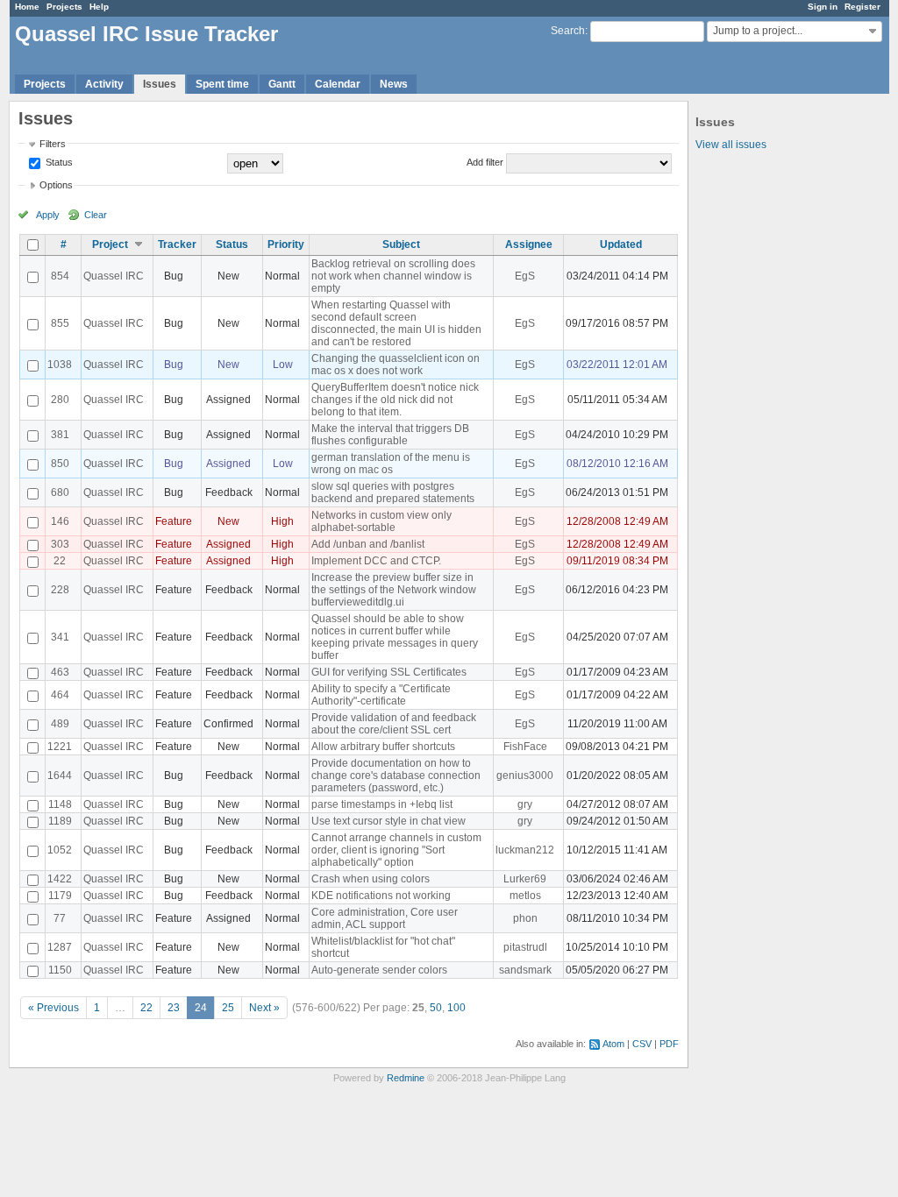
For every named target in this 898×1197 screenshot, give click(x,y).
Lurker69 (524, 879)
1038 (59, 364)
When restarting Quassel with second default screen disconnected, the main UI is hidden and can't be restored (396, 323)
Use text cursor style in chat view (388, 821)
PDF (669, 1043)
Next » (264, 1008)
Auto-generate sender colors (379, 970)
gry (524, 804)
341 (60, 637)
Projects (64, 6)
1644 (59, 775)
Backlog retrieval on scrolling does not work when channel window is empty (393, 276)
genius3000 (524, 775)
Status (58, 162)
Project (110, 244)
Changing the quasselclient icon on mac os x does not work (395, 364)
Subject (401, 244)
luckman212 (524, 850)
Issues (159, 84)
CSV (642, 1043)
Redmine (405, 1078)
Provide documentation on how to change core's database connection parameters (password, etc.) (396, 775)
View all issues (730, 144)
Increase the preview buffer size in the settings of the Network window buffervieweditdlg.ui (393, 589)
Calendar (337, 84)
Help (99, 6)
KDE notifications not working (381, 895)
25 (228, 1008)
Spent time (222, 84)
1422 (59, 879)
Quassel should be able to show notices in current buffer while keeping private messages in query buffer (394, 637)
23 (173, 1008)
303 (60, 544)
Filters (52, 143)
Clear (95, 214)
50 (436, 1008)
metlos (525, 895)
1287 (59, 947)
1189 (60, 821)
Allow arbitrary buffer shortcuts (383, 746)
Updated (621, 244)
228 (60, 590)
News (394, 84)
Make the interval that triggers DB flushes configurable (390, 434)
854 (60, 276)
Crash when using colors (370, 879)
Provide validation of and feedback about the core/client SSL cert (393, 724)
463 (60, 672)
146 (60, 521)
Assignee (528, 244)
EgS (525, 276)
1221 (59, 746)
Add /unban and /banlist (367, 544)
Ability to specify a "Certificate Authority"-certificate (381, 695)
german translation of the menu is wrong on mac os (390, 463)
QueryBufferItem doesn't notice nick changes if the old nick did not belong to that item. (395, 399)
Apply (48, 214)
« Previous (53, 1008)
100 (456, 1008)
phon (525, 918)
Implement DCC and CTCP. (376, 561)
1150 (60, 970)
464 (60, 695)
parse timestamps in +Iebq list (382, 804)
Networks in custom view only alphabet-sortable (381, 521)
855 (60, 323)
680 (60, 492)
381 (60, 435)
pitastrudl (525, 947)
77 (59, 918)
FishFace (525, 746)
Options (56, 185)
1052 (59, 850)
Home (27, 6)
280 (60, 399)
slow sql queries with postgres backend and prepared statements (392, 492)
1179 (60, 895)
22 (59, 561)
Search (568, 31)
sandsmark (525, 970)
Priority (285, 244)
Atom (613, 1043)
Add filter (485, 162)
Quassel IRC (113, 276)
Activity (104, 84)
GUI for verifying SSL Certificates (389, 672)
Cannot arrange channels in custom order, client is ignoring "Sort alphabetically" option (396, 850)
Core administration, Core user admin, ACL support (384, 918)
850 (60, 463)
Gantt (282, 84)
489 (60, 724)
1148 (60, 804)
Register (862, 6)
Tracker (177, 244)
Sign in (822, 6)
